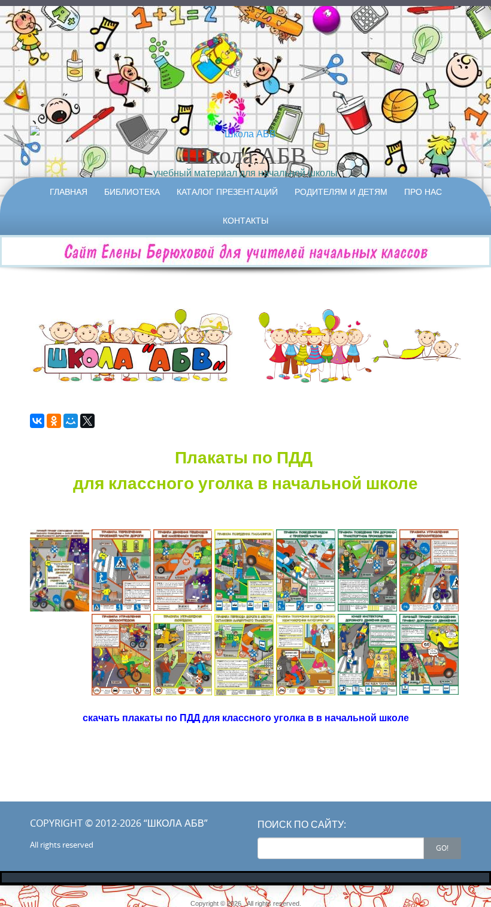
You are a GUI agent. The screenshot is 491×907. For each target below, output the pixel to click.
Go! (442, 847)
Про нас (423, 191)
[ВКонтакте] (37, 421)
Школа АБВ (246, 154)
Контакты (245, 220)
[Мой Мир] (70, 421)
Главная (68, 191)
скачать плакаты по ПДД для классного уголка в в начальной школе (246, 717)
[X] (87, 421)
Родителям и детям (341, 191)
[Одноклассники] (54, 421)
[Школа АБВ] (245, 133)
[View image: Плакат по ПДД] (59, 570)
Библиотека (132, 191)
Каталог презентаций (227, 191)
